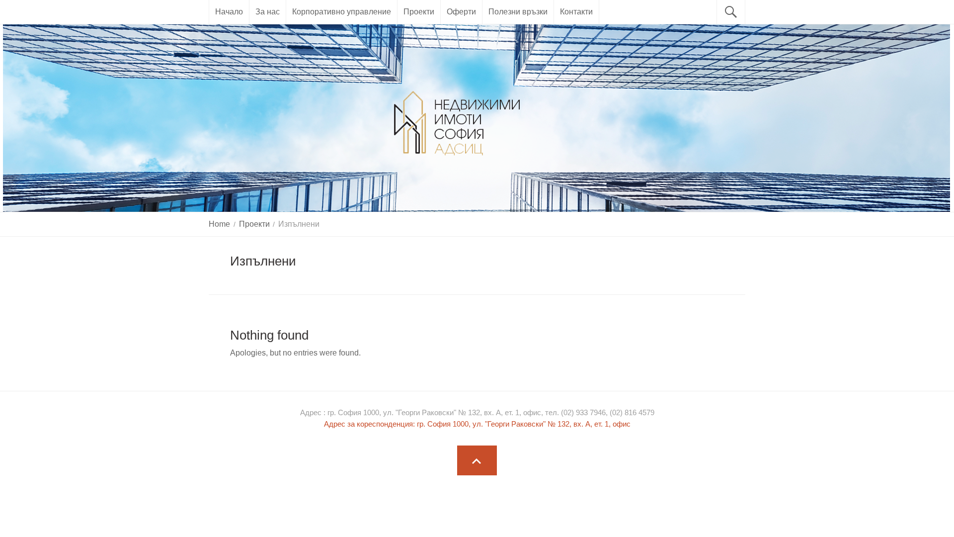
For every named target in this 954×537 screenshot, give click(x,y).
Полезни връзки (518, 11)
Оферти (461, 11)
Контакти (576, 11)
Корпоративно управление (341, 11)
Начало (229, 11)
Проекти (418, 11)
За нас (267, 11)
